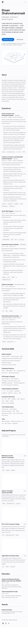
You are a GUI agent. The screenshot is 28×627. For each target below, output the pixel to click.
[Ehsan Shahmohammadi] (3, 2)
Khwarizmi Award (7, 610)
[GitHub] (6, 623)
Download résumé (8, 39)
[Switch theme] (25, 2)
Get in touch (20, 39)
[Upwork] (8, 623)
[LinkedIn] (3, 623)
